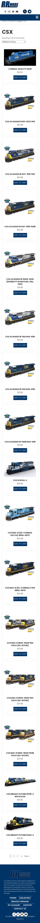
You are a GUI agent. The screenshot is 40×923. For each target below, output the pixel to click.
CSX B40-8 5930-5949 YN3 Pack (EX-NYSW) (20, 699)
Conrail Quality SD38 (20, 69)
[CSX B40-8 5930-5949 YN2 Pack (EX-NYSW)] (20, 623)
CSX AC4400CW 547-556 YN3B (20, 226)
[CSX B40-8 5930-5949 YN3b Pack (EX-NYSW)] (20, 734)
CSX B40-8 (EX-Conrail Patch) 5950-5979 (20, 534)
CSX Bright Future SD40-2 (20, 835)
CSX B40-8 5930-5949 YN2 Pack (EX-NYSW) (20, 644)
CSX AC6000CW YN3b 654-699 (20, 441)
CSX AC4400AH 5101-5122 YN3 (20, 121)
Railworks (25, 898)
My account (14, 905)
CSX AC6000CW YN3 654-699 (20, 389)
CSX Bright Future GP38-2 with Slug (20, 795)
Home (4, 21)
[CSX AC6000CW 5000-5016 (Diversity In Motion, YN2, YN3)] (20, 260)
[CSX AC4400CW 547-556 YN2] (20, 155)
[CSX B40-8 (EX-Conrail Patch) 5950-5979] (20, 513)
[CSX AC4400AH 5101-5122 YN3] (20, 102)
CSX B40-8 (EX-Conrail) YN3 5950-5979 (20, 589)
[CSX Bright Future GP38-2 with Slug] (20, 782)
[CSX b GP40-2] (20, 468)
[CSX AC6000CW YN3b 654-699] (20, 422)
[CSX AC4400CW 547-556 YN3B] (20, 207)
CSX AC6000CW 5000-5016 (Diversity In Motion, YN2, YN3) (20, 282)
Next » (27, 856)
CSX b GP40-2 (20, 480)
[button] (5, 12)
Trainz (12, 898)
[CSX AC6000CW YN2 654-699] (20, 317)
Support (27, 905)
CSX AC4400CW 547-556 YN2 (20, 174)
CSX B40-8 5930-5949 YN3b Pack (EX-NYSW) (20, 754)
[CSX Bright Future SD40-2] (20, 823)
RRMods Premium (20, 901)
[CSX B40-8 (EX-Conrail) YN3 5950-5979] (20, 568)
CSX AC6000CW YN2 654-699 (20, 336)
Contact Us (20, 909)
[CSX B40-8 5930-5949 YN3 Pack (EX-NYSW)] (20, 679)
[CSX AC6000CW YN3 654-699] (20, 370)
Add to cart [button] (20, 77)
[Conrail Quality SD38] (20, 57)
